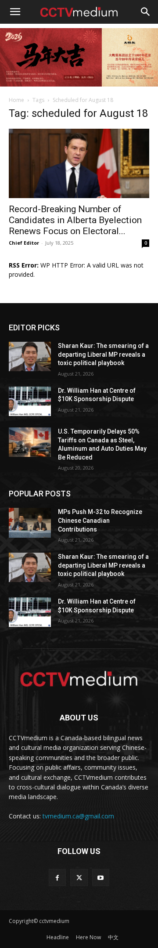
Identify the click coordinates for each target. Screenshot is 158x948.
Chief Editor (24, 242)
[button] (15, 12)
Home (16, 100)
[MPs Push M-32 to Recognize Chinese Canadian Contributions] (30, 522)
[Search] (145, 12)
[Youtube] (100, 877)
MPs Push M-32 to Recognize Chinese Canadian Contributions (100, 520)
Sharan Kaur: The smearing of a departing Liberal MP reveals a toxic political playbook (103, 354)
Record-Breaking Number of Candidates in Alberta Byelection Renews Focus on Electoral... (75, 220)
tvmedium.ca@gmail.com (78, 816)
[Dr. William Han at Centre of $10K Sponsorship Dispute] (30, 401)
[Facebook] (57, 877)
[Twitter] (78, 877)
